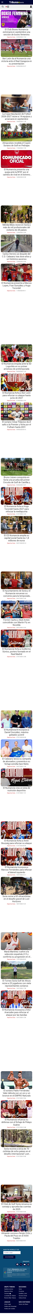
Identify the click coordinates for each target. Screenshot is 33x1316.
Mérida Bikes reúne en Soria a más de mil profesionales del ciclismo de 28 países (17, 227)
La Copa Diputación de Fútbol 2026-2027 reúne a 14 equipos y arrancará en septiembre (16, 116)
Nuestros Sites (8, 1291)
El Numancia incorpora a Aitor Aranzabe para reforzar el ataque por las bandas (16, 1012)
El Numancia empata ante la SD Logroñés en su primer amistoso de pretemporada (16, 366)
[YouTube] (24, 1264)
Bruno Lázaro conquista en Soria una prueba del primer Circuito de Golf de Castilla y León (16, 481)
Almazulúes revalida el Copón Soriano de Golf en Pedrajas (16, 144)
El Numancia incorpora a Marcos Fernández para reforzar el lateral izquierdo (16, 870)
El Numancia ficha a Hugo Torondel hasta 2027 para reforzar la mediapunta (16, 509)
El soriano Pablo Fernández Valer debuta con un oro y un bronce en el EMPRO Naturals (16, 1093)
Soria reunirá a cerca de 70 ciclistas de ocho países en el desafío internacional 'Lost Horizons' (16, 1152)
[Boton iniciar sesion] (31, 7)
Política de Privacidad (10, 1306)
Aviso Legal (7, 1304)
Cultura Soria (22, 1298)
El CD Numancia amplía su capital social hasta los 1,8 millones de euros (16, 538)
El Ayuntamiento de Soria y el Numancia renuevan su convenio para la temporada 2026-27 (16, 594)
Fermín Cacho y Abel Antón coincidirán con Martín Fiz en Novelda (16, 622)
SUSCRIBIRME (9, 1257)
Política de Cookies (9, 1308)
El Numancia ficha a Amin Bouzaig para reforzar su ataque (16, 842)
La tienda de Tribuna (10, 1295)
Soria (20, 1289)
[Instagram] (28, 1264)
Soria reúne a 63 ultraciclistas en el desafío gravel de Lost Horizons (17, 899)
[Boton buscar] (2, 7)
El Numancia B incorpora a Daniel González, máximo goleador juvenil (16, 732)
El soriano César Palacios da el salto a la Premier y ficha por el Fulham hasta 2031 (16, 424)
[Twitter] (20, 1264)
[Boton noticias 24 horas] (7, 7)
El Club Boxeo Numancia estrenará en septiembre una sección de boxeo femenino (16, 32)
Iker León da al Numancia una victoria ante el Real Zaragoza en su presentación (16, 61)
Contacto (7, 1293)
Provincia (21, 1291)
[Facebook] (17, 1264)
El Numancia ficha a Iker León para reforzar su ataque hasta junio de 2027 (16, 395)
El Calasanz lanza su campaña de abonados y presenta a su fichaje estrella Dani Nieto (16, 761)
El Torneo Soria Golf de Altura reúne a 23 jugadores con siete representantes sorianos (16, 983)
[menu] (2, 2)
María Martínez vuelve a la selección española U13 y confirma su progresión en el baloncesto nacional (16, 955)
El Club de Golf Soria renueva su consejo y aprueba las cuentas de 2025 (16, 1206)
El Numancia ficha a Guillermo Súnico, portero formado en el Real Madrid (16, 651)
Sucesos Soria (23, 1295)
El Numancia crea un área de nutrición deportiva (16, 789)
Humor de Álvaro (23, 1304)
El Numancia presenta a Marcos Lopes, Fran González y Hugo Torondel (16, 285)
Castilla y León (23, 1293)
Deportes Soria (11, 37)
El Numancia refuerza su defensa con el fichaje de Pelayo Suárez (16, 1122)
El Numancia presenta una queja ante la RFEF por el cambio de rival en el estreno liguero (16, 173)
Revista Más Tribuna (10, 1298)
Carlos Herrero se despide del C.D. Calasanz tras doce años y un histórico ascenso (16, 256)
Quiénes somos (8, 1289)
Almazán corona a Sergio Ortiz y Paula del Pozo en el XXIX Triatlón (16, 1236)
